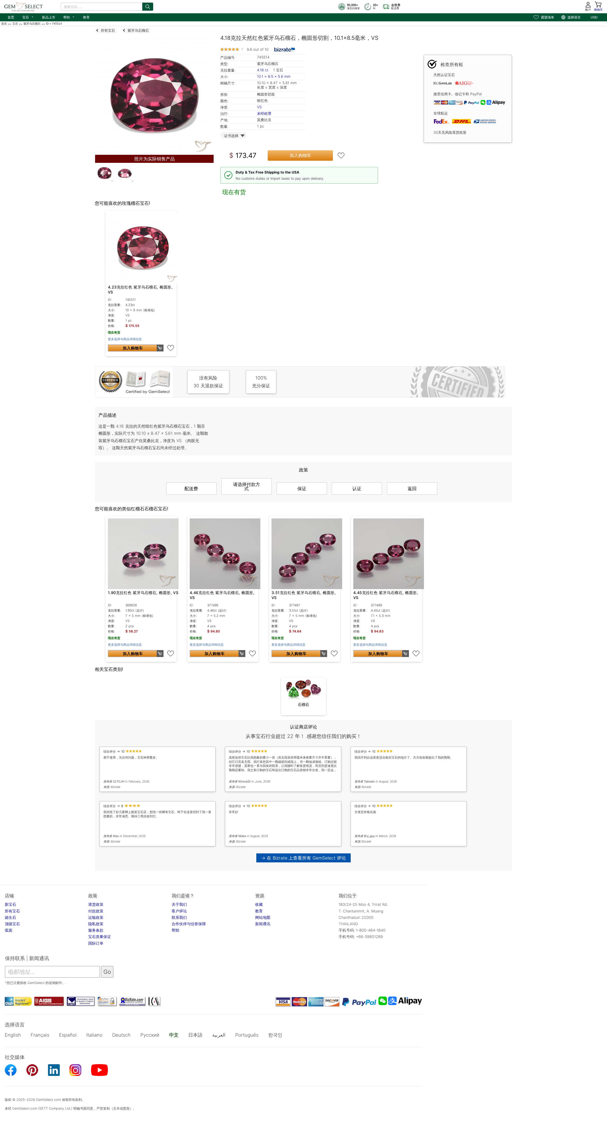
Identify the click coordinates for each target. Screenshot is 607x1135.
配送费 (191, 488)
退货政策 (95, 904)
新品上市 (48, 17)
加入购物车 (300, 155)
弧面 (8, 930)
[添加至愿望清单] (341, 155)
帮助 (69, 16)
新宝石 (10, 904)
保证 (301, 488)
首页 (11, 17)
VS (259, 107)
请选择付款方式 (246, 486)
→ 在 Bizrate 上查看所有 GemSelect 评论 (303, 858)
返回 (412, 488)
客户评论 (179, 911)
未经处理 (264, 113)
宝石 (28, 16)
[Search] (147, 7)
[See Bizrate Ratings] (284, 49)
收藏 (259, 904)
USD (594, 17)
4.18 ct (263, 70)
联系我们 (179, 917)
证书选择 (231, 135)
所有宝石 (12, 911)
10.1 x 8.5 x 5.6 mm (273, 76)
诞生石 (10, 917)
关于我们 (179, 904)
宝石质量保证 (99, 936)
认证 (356, 488)
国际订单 (95, 943)
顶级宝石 (12, 923)
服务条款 (95, 930)
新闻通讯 (262, 923)
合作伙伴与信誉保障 (189, 923)
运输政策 (95, 917)
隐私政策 (95, 923)
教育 (86, 17)
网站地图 (262, 917)
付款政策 (95, 911)
